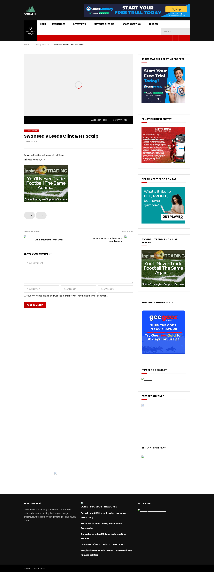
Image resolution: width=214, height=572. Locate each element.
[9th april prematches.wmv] (28, 239)
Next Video (127, 231)
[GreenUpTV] (30, 10)
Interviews (79, 24)
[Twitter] (181, 38)
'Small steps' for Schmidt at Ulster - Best (103, 544)
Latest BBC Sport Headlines (99, 506)
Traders (153, 24)
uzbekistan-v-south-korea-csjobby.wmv (107, 240)
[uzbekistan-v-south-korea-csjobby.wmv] (128, 239)
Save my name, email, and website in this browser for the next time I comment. (67, 295)
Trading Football (42, 44)
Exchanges (58, 24)
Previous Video (32, 231)
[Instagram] (187, 38)
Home (43, 24)
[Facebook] (175, 38)
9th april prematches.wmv (49, 239)
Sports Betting (131, 24)
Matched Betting (104, 24)
